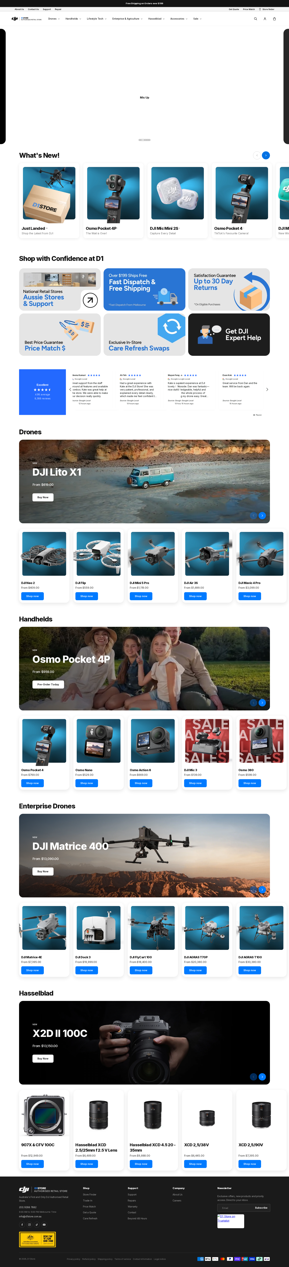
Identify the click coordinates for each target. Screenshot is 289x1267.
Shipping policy (105, 1259)
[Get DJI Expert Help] (229, 334)
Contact (132, 1212)
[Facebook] (22, 1225)
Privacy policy (73, 1259)
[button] (53, 18)
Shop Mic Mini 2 (144, 97)
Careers (177, 1200)
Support (132, 1194)
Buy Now (43, 497)
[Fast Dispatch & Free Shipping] (144, 289)
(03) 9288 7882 (27, 1207)
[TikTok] (37, 1225)
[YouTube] (44, 1225)
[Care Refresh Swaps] (144, 334)
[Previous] (17, 140)
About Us (177, 1194)
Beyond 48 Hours (137, 1218)
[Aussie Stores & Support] (60, 289)
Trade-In (87, 1200)
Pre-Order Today (48, 684)
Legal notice (160, 1259)
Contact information (142, 1259)
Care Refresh (90, 1218)
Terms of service (122, 1259)
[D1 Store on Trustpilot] (230, 1221)
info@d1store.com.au (30, 1216)
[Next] (272, 140)
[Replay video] (245, 515)
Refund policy (89, 1259)
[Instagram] (29, 1225)
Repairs (132, 1200)
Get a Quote (89, 1212)
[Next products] (262, 515)
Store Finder (89, 1194)
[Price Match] (60, 334)
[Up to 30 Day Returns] (229, 289)
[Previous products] (253, 515)
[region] (169, 389)
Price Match (89, 1206)
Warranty (132, 1206)
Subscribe (261, 1207)
